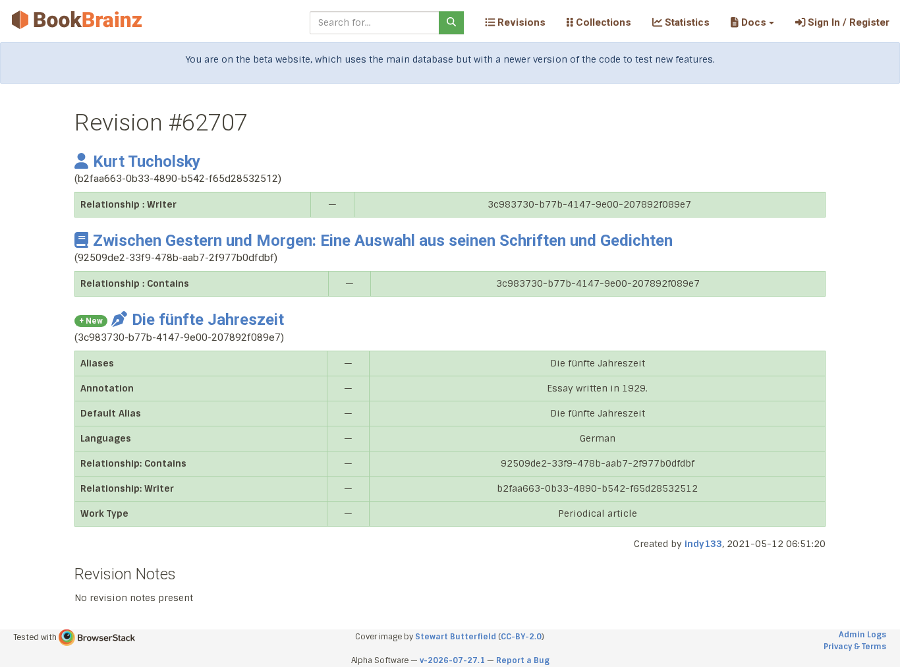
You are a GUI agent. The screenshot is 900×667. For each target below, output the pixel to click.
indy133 (703, 544)
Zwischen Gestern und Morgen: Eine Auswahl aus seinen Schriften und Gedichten (383, 240)
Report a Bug (522, 660)
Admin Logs (862, 634)
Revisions (520, 22)
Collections (602, 22)
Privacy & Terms (855, 646)
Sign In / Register (847, 22)
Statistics (686, 22)
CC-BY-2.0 (521, 636)
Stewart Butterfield (455, 636)
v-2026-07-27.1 (452, 660)
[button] (752, 22)
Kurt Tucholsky (146, 161)
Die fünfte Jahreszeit (208, 319)
